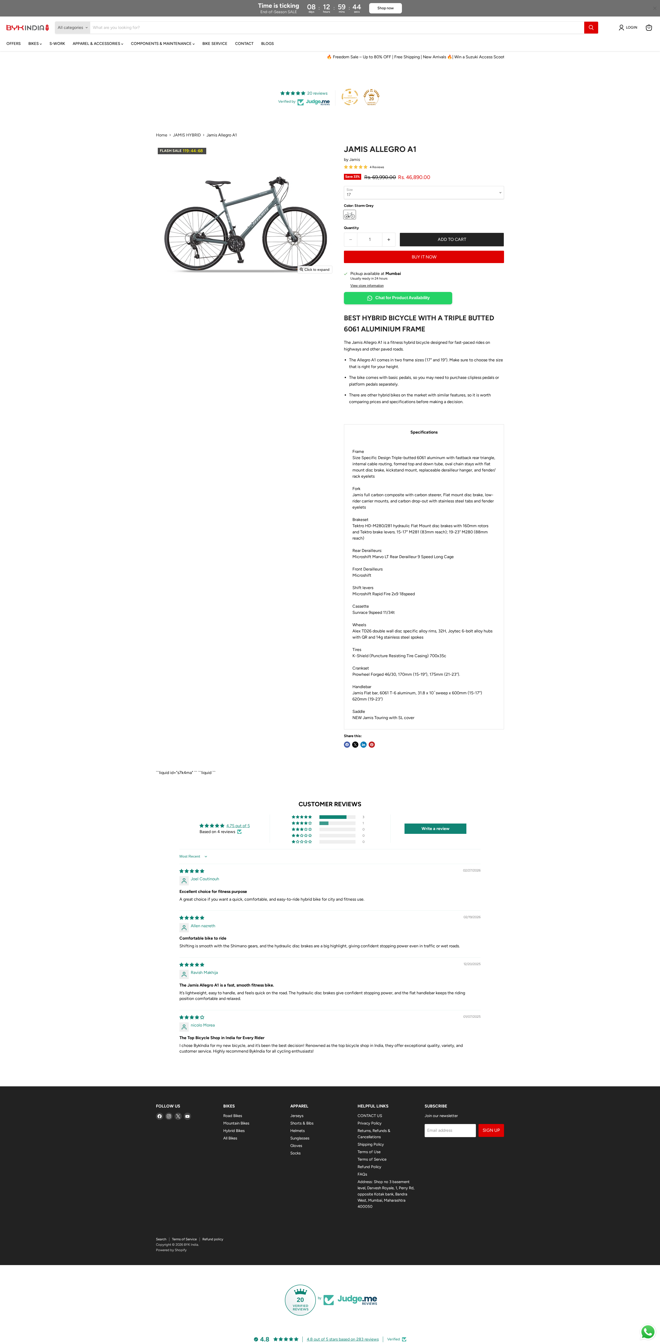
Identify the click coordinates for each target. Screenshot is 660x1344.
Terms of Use (369, 1152)
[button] (629, 28)
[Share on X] (355, 745)
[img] (191, 871)
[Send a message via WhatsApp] (648, 1332)
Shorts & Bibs (302, 1123)
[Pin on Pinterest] (372, 745)
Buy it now (424, 256)
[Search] (591, 28)
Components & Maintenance (162, 43)
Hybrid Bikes (234, 1130)
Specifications (424, 432)
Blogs (267, 43)
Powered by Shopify (171, 1250)
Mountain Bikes (236, 1123)
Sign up (491, 1130)
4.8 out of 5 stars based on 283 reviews (343, 1339)
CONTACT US (370, 1115)
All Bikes (230, 1138)
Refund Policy (369, 1166)
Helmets (297, 1130)
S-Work (57, 43)
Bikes (34, 43)
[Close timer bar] (655, 8)
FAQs (362, 1174)
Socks (295, 1153)
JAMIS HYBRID (187, 135)
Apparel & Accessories (97, 43)
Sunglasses (299, 1138)
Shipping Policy (371, 1144)
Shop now (385, 8)
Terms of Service (372, 1159)
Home (161, 135)
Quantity (351, 228)
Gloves (296, 1145)
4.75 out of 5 (238, 825)
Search (161, 1239)
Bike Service (214, 43)
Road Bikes (232, 1115)
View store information (367, 286)
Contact (244, 43)
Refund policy (212, 1239)
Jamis (354, 159)
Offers (13, 43)
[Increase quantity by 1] (388, 240)
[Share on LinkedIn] (363, 745)
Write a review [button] (435, 828)
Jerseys (296, 1115)
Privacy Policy (370, 1123)
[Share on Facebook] (347, 745)
